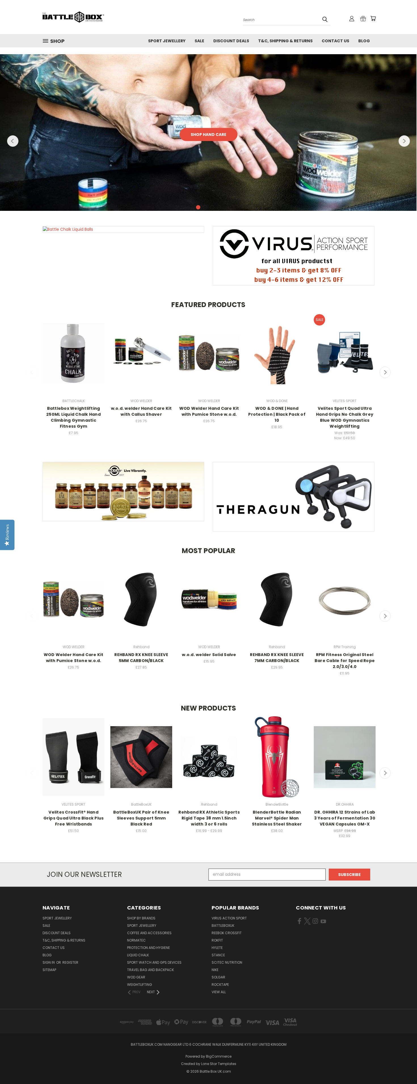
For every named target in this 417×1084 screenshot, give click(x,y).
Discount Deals (231, 41)
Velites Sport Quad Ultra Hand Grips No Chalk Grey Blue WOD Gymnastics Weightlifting (344, 417)
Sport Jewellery (167, 41)
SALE (199, 41)
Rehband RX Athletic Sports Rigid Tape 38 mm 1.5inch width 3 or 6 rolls (209, 818)
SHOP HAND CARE (208, 134)
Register (70, 962)
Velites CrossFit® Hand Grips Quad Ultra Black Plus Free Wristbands (73, 818)
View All (219, 992)
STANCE (218, 955)
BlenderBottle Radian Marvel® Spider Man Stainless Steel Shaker (277, 818)
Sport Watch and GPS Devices (154, 962)
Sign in (49, 962)
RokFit (217, 940)
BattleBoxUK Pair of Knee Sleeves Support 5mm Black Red (141, 818)
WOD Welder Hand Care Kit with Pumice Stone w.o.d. (209, 411)
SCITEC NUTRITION (227, 962)
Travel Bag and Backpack (150, 969)
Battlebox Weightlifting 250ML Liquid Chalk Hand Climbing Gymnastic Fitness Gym (73, 417)
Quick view (73, 348)
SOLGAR (218, 977)
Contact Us (335, 41)
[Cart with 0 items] (373, 18)
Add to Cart (73, 358)
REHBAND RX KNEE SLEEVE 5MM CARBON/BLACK (141, 657)
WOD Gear (136, 977)
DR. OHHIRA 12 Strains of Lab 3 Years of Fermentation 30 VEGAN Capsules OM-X (344, 818)
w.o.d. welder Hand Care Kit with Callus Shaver (141, 411)
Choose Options (344, 358)
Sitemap (49, 969)
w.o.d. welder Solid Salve (209, 654)
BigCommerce (218, 1056)
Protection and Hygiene (148, 947)
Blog (364, 41)
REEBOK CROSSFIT (227, 932)
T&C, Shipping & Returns (285, 41)
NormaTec (136, 940)
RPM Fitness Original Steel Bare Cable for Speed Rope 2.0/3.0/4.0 (345, 660)
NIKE (215, 969)
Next (404, 141)
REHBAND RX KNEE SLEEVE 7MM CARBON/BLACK (277, 657)
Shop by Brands (141, 918)
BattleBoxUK (223, 925)
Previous (12, 141)
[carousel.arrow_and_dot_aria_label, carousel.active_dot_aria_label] (198, 207)
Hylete (217, 947)
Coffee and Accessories (149, 932)
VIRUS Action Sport (229, 918)
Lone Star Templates (218, 1063)
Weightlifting (139, 984)
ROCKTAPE (220, 984)
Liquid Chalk (138, 955)
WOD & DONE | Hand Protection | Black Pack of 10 (277, 414)
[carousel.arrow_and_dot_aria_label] (205, 207)
